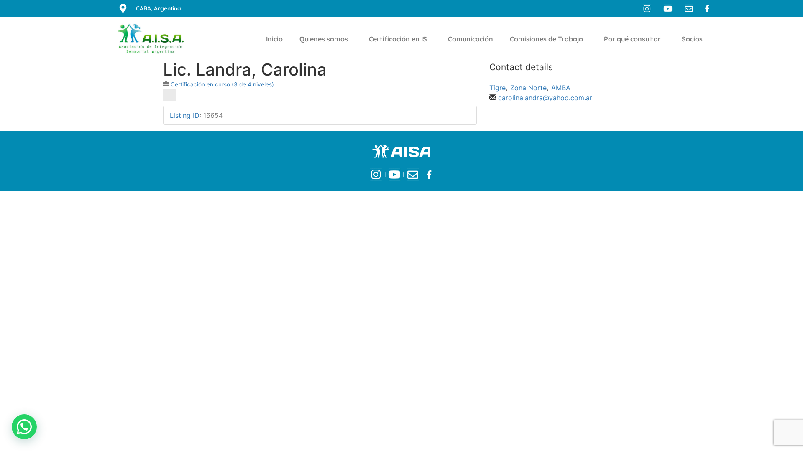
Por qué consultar (632, 39)
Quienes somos (323, 39)
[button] (24, 426)
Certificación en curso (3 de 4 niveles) (222, 84)
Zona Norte (528, 88)
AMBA (560, 88)
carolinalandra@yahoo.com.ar (545, 98)
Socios (692, 39)
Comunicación (470, 39)
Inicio (274, 39)
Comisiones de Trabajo (546, 39)
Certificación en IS (398, 39)
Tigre (497, 88)
